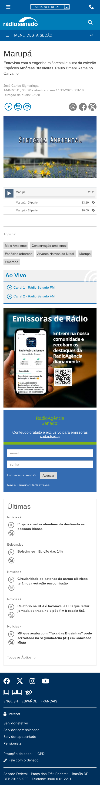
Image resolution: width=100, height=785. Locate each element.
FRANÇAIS (49, 701)
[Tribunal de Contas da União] (28, 692)
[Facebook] (8, 681)
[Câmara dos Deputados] (6, 692)
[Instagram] (32, 681)
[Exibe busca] (90, 22)
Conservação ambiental (49, 245)
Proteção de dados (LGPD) (24, 754)
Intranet (13, 714)
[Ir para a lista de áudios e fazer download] (27, 106)
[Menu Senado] (8, 6)
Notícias (13, 517)
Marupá (85, 254)
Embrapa (11, 262)
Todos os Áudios (19, 657)
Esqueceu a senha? (21, 475)
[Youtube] (44, 681)
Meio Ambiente (16, 245)
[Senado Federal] (50, 7)
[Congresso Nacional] (16, 692)
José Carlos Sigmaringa (21, 85)
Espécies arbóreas (18, 254)
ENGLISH (10, 701)
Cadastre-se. (40, 485)
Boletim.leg (15, 544)
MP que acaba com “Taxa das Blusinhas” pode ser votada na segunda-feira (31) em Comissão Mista (54, 637)
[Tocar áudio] (8, 106)
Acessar (48, 475)
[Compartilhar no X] (92, 107)
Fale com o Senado (23, 760)
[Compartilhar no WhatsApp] (72, 106)
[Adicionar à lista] (17, 106)
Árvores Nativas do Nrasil (55, 254)
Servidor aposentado (19, 737)
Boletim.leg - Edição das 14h (40, 551)
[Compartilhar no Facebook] (82, 106)
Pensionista (12, 743)
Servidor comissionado (21, 730)
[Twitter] (19, 681)
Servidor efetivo (15, 723)
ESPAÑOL (29, 701)
